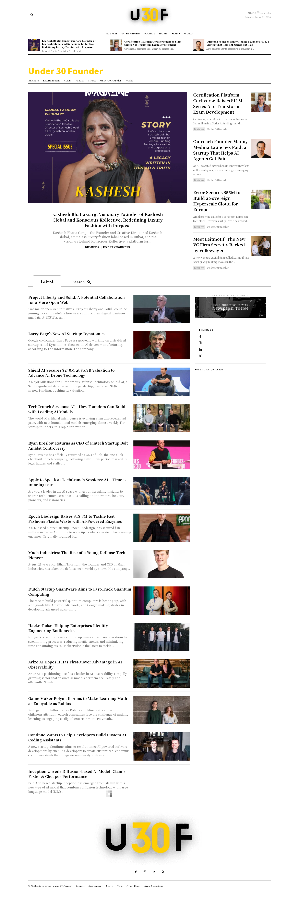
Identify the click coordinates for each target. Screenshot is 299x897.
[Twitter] (200, 356)
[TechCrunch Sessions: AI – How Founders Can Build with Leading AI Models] (161, 418)
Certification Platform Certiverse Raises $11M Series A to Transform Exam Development (152, 43)
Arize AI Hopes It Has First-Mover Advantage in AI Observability (75, 664)
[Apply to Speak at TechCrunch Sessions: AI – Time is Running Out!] (161, 491)
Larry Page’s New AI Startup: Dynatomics (66, 333)
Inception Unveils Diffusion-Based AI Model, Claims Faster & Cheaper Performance (76, 774)
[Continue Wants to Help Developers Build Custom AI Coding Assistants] (161, 746)
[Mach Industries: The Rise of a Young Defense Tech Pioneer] (161, 564)
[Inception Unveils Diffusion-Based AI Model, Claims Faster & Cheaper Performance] (161, 783)
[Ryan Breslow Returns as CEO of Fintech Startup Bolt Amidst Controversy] (161, 454)
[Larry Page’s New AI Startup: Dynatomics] (161, 345)
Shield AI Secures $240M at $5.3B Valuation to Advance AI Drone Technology (71, 372)
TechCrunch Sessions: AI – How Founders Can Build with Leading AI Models (76, 409)
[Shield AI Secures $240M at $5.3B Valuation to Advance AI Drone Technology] (161, 382)
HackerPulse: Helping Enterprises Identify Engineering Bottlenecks (68, 628)
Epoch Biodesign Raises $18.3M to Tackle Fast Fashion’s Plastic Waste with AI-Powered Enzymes (75, 518)
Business (92, 247)
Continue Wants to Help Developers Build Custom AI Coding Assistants (77, 737)
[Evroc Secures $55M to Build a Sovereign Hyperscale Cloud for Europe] (261, 199)
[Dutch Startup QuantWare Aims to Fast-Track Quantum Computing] (161, 600)
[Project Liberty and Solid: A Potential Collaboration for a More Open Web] (161, 309)
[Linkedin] (200, 349)
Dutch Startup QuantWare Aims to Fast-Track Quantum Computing (79, 591)
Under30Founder (116, 247)
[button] (32, 14)
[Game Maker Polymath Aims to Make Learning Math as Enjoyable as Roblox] (161, 710)
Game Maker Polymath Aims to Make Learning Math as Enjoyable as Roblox (77, 701)
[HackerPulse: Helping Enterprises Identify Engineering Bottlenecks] (161, 637)
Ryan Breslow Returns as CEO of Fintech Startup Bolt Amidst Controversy (78, 445)
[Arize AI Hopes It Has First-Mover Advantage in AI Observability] (161, 673)
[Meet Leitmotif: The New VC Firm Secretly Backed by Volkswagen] (261, 246)
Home (198, 369)
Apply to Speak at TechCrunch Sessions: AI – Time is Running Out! (77, 482)
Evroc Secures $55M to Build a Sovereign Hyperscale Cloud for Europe (216, 200)
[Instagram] (200, 343)
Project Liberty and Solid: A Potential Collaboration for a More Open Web (76, 299)
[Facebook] (200, 336)
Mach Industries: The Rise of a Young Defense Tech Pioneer (76, 555)
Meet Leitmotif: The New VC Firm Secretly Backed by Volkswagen (219, 244)
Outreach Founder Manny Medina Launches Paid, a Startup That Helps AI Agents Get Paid (237, 43)
